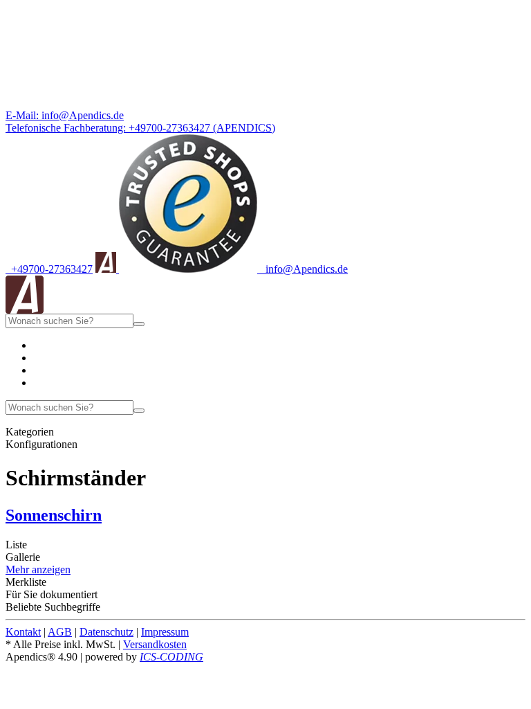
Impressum (165, 632)
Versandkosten (155, 644)
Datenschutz (106, 632)
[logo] (25, 310)
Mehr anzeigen (38, 569)
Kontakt (23, 632)
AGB (60, 632)
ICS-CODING (171, 657)
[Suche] (139, 324)
